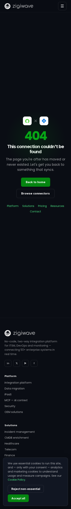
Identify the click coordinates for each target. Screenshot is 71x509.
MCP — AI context (16, 400)
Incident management (20, 432)
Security (10, 406)
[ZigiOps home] (19, 6)
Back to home (35, 182)
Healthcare (12, 443)
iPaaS (8, 394)
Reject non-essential (25, 488)
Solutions (28, 206)
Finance (10, 455)
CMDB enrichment (17, 438)
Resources (57, 206)
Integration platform (18, 383)
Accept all (18, 498)
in (8, 363)
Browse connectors (35, 193)
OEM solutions (14, 412)
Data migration (15, 388)
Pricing (42, 206)
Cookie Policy (16, 480)
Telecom (10, 449)
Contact (35, 211)
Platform (13, 206)
